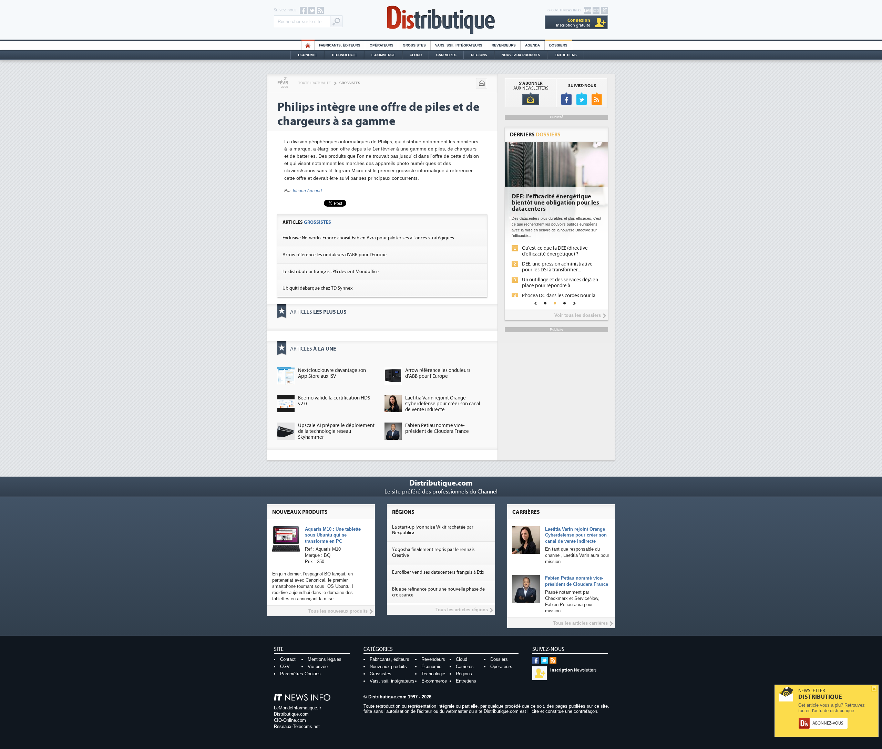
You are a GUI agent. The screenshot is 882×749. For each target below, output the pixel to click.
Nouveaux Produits (521, 55)
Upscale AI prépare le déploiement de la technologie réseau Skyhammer (336, 431)
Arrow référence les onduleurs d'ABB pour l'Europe (335, 255)
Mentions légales (324, 659)
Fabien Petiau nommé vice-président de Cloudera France (437, 428)
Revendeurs (504, 45)
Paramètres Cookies (300, 673)
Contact (288, 659)
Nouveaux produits (388, 666)
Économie (307, 55)
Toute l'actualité (314, 83)
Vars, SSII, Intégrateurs (458, 45)
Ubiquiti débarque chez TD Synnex (317, 288)
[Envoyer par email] (481, 83)
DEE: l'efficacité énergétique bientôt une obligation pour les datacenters (555, 203)
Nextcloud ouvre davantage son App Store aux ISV (332, 373)
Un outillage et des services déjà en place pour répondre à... (560, 283)
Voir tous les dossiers (577, 315)
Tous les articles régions (461, 609)
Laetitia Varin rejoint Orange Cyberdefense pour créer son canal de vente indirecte (442, 404)
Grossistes (414, 45)
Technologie (344, 55)
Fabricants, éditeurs (339, 45)
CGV (285, 666)
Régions (479, 55)
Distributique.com (291, 714)
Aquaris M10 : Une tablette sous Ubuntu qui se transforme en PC (333, 535)
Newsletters (573, 670)
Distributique (441, 19)
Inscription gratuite (573, 23)
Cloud (416, 55)
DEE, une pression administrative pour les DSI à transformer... (557, 267)
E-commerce (383, 55)
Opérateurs (381, 45)
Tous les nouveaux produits (338, 611)
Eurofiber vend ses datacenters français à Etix (438, 572)
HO (308, 45)
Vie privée (318, 666)
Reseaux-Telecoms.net (297, 726)
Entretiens (566, 55)
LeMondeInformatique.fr (297, 707)
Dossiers (558, 45)
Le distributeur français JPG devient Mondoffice (331, 271)
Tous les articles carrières (580, 623)
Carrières (446, 55)
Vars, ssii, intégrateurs (392, 681)
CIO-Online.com (290, 720)
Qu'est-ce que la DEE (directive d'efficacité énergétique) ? (555, 251)
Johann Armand (307, 191)
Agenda (532, 45)
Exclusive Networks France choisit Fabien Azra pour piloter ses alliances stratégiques (368, 238)
